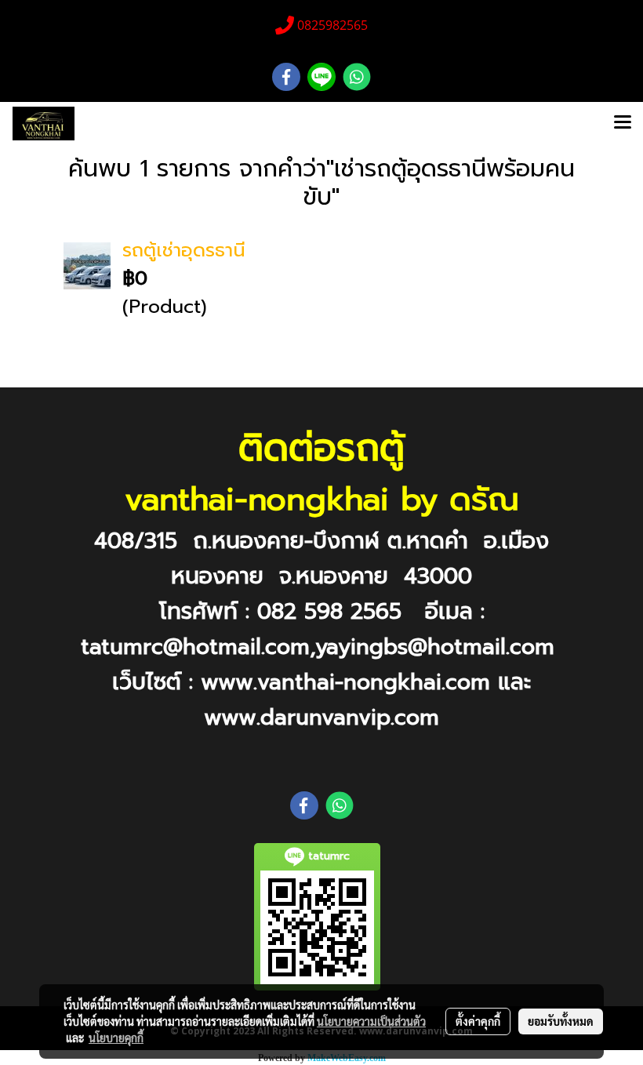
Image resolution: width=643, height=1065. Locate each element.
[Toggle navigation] (622, 124)
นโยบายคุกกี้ (116, 1037)
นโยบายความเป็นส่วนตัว (371, 1021)
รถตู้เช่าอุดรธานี (183, 250)
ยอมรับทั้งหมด (561, 1021)
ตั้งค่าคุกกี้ (478, 1021)
